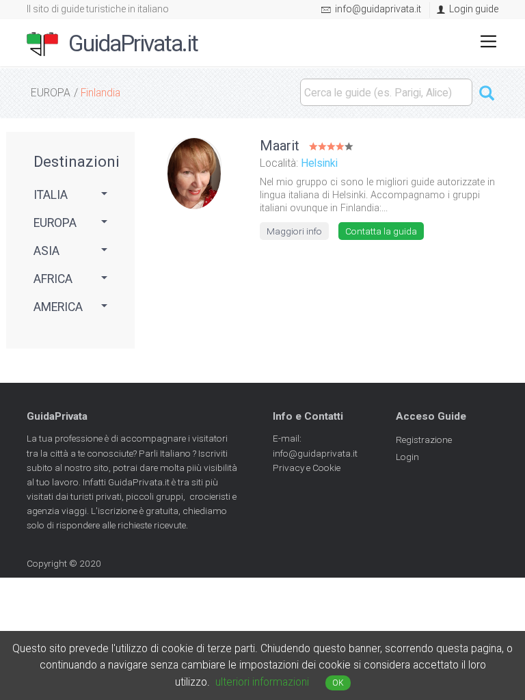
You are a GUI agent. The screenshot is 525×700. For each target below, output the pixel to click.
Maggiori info (294, 231)
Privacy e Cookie (306, 467)
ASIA (46, 251)
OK (338, 683)
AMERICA (58, 307)
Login (407, 456)
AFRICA (52, 279)
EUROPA (50, 92)
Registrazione (424, 439)
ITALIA (50, 195)
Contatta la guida (381, 231)
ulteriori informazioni (262, 681)
